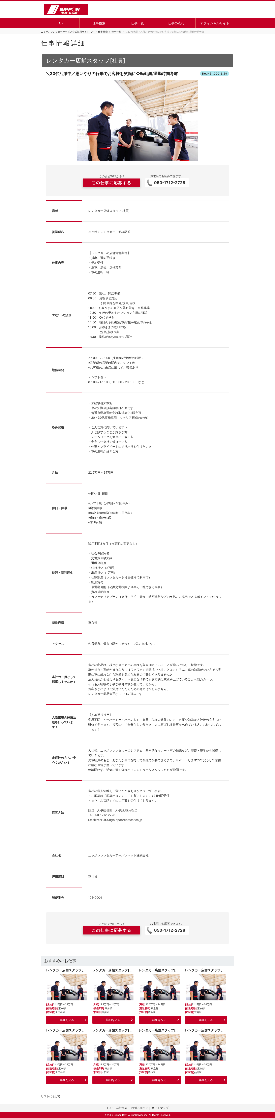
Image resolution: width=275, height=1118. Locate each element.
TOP (60, 23)
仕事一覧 (137, 23)
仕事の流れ (176, 23)
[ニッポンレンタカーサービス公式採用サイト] (66, 9)
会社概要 (121, 1108)
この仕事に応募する (111, 182)
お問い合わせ (139, 1108)
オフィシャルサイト (214, 23)
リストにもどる (51, 1096)
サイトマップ (160, 1108)
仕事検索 (98, 23)
